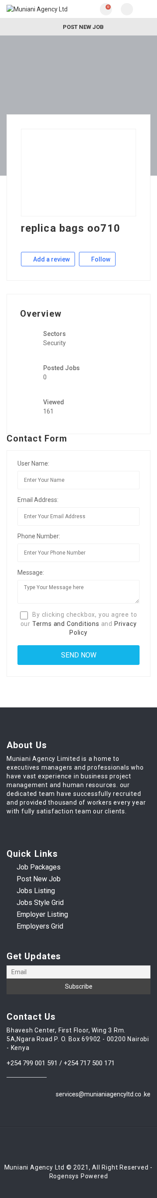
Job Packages (39, 867)
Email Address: (37, 499)
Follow (100, 259)
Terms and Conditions (65, 623)
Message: (30, 572)
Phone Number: (38, 536)
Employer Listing (42, 914)
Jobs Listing (36, 891)
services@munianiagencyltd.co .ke (103, 1094)
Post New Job (82, 27)
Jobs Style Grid (40, 902)
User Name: (33, 463)
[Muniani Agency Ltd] (42, 9)
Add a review (51, 259)
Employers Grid (40, 926)
